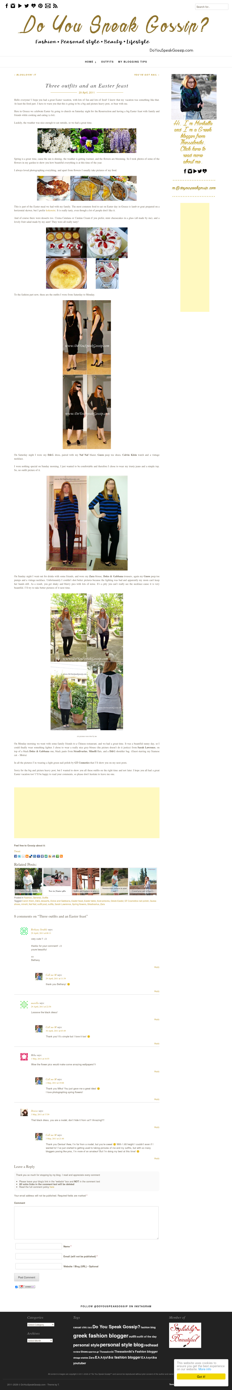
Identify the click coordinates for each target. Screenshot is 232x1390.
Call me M (51, 975)
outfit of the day (147, 1336)
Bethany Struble (39, 929)
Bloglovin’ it (25, 74)
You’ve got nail (147, 74)
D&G (37, 900)
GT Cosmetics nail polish (137, 900)
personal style (86, 1345)
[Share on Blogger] (27, 856)
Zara (102, 904)
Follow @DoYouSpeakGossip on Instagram (116, 1306)
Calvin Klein (28, 900)
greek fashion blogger (100, 1335)
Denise (34, 1110)
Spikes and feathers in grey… (86, 891)
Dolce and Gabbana (60, 900)
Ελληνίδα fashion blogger (118, 1357)
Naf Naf (32, 904)
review (76, 1351)
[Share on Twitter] (19, 856)
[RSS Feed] (61, 856)
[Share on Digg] (34, 856)
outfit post (42, 904)
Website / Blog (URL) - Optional (80, 1266)
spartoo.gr (93, 1351)
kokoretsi (50, 210)
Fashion (28, 897)
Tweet (17, 851)
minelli (24, 904)
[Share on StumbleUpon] (46, 856)
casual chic (80, 1327)
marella (35, 1003)
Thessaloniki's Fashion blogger (136, 1351)
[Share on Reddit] (53, 856)
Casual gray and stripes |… (143, 891)
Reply (157, 966)
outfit (132, 1336)
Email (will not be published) (80, 1256)
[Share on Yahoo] (49, 856)
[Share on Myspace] (42, 856)
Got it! (201, 1376)
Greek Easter (117, 900)
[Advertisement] (87, 812)
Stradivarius (93, 904)
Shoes (84, 1351)
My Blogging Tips (132, 61)
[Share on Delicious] (30, 856)
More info (204, 1369)
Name (66, 1246)
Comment (19, 1202)
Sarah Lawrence (63, 904)
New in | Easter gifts (57, 891)
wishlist (84, 1357)
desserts (45, 900)
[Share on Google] (38, 856)
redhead (151, 1345)
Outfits (107, 61)
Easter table (90, 900)
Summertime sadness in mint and (114, 890)
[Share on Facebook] (15, 856)
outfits (51, 904)
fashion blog (148, 1327)
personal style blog (122, 1344)
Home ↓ (91, 61)
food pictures (103, 900)
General (37, 897)
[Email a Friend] (23, 856)
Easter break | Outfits (29, 891)
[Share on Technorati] (57, 856)
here (52, 1187)
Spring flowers (79, 904)
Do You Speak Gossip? (116, 1326)
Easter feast (77, 900)
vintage (76, 1357)
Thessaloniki (107, 1351)
